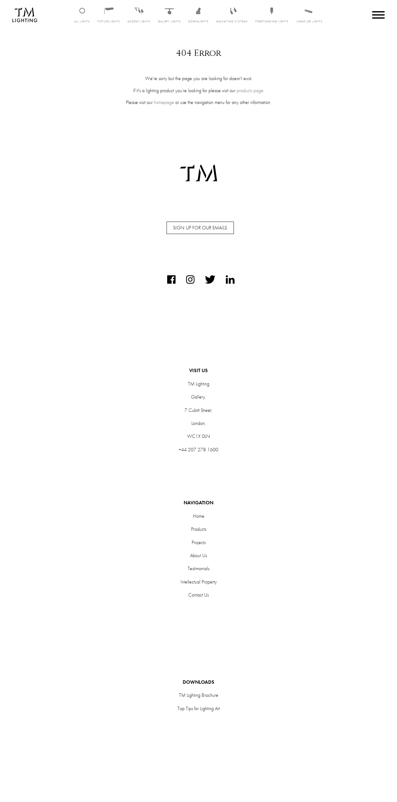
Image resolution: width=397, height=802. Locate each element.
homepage (164, 102)
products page (250, 90)
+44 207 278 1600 (198, 449)
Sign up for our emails (200, 227)
